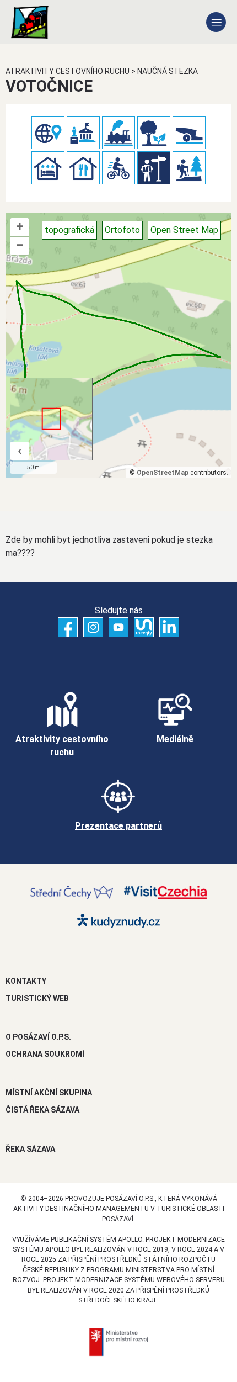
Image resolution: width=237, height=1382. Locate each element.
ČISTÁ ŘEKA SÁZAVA (42, 1109)
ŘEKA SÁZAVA (30, 1149)
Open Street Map (184, 230)
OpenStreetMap (162, 472)
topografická (69, 230)
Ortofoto (122, 230)
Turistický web (37, 998)
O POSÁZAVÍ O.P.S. (38, 1036)
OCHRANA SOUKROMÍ (45, 1054)
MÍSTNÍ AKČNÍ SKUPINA (49, 1092)
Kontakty (26, 981)
